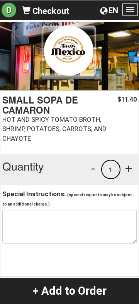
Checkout (50, 11)
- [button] (93, 168)
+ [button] (128, 168)
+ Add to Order (69, 290)
